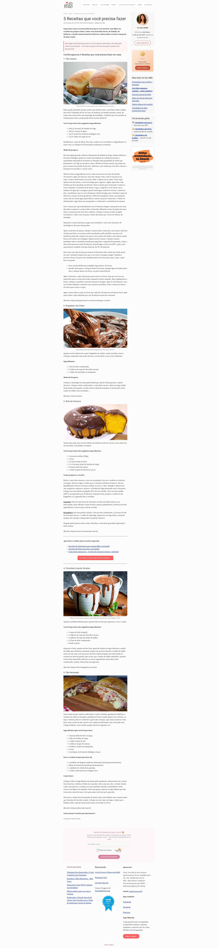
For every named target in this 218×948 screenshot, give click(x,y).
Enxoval (95, 5)
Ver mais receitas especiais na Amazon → (95, 558)
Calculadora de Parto (126, 5)
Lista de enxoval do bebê (141, 95)
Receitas (77, 819)
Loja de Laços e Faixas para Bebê (107, 872)
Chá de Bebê (105, 5)
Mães (70, 13)
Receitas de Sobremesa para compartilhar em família (89, 546)
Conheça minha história (142, 43)
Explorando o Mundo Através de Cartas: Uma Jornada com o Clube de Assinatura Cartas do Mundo (80, 900)
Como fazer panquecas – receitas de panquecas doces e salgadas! (94, 552)
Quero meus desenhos (109, 857)
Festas (113, 5)
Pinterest (126, 912)
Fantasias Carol (101, 878)
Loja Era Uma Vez (101, 883)
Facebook (126, 907)
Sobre (140, 5)
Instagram (127, 902)
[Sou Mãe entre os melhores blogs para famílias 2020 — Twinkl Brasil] (109, 903)
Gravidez (86, 5)
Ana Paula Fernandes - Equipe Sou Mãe (92, 23)
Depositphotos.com (102, 891)
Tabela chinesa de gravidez (142, 104)
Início (65, 13)
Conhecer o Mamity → (143, 67)
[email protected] (135, 891)
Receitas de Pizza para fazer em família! (84, 549)
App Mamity (148, 5)
